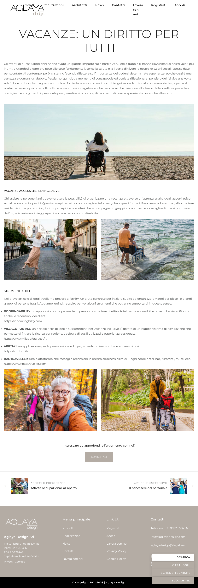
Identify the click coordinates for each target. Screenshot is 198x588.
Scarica (183, 557)
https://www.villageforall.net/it (25, 338)
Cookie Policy (116, 559)
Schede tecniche (176, 572)
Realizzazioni (54, 5)
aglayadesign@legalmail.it (170, 545)
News (99, 5)
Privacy (8, 561)
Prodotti (29, 5)
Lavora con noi (138, 9)
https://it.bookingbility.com (23, 321)
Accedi (180, 5)
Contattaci (99, 456)
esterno (167, 93)
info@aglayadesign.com (168, 537)
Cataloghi (181, 565)
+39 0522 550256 (176, 528)
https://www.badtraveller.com (25, 363)
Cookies (20, 561)
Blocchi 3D (181, 580)
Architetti (79, 5)
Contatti (118, 5)
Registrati (158, 5)
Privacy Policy (116, 551)
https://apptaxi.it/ (16, 351)
